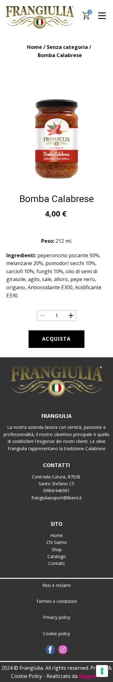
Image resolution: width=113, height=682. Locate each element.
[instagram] (63, 649)
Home (34, 47)
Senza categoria (67, 47)
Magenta (90, 676)
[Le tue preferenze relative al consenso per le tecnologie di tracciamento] (102, 671)
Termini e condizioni (56, 601)
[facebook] (50, 649)
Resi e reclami (56, 585)
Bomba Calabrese (56, 198)
